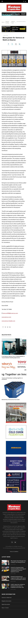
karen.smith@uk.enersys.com (10, 313)
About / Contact (5, 607)
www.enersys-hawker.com (8, 321)
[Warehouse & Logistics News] (14, 8)
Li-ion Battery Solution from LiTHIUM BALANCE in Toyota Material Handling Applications (13, 357)
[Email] (16, 44)
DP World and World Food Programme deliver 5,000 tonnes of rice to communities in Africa (18, 578)
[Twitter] (12, 44)
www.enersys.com (6, 317)
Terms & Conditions (14, 551)
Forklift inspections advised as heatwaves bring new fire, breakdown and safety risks (18, 586)
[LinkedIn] (19, 44)
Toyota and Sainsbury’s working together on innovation (12, 378)
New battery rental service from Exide (11, 399)
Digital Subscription (6, 604)
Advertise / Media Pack (6, 597)
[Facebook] (8, 44)
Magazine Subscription (6, 601)
